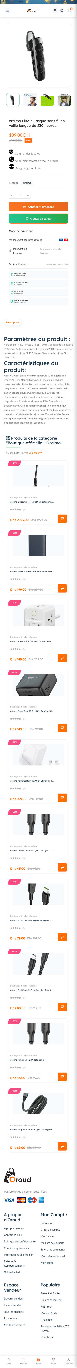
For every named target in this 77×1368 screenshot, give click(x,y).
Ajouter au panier (40, 218)
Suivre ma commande (53, 1249)
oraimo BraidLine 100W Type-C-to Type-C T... (31, 920)
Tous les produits (14, 1311)
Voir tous (33, 452)
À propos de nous (14, 1228)
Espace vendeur (13, 1305)
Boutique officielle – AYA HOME (55, 1328)
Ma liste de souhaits (52, 1242)
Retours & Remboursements (14, 1263)
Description (12, 322)
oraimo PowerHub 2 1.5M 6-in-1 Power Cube (30, 641)
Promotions (11, 1318)
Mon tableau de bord (53, 1256)
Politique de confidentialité (20, 1241)
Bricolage (46, 1319)
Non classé (47, 1337)
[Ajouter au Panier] (62, 519)
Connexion (47, 1223)
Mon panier (47, 1236)
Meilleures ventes (14, 1325)
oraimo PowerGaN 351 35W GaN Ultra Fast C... (32, 781)
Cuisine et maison (51, 1299)
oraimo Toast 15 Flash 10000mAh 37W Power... (32, 571)
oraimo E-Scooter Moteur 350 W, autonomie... (32, 502)
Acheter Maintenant (41, 206)
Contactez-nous (13, 1234)
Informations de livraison (18, 1254)
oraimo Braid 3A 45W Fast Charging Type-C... (31, 990)
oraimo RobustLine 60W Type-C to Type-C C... (32, 850)
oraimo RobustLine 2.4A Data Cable (27, 1060)
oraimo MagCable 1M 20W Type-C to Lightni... (31, 1129)
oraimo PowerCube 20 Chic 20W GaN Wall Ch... (32, 711)
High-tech (46, 1306)
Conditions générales (16, 1248)
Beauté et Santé (50, 1293)
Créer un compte (50, 1229)
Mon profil (47, 1262)
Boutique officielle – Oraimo (23, 497)
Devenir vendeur (14, 1298)
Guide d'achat (12, 1272)
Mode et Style (49, 1313)
